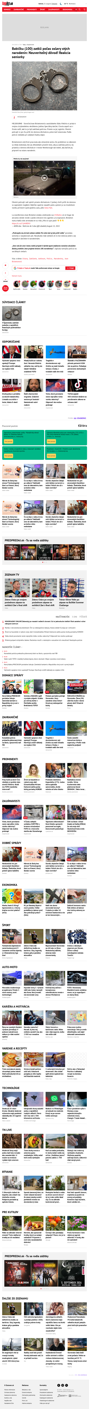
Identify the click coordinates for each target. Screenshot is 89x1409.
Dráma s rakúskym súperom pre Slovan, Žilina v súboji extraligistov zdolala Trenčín (75, 950)
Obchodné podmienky (28, 1395)
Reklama (25, 1385)
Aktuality (4, 1039)
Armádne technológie (30, 1121)
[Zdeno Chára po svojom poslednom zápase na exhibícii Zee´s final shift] (17, 588)
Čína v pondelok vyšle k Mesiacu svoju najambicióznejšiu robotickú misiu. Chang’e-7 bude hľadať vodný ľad (76, 1113)
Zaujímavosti (53, 9)
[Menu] (84, 9)
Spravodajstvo (44, 1390)
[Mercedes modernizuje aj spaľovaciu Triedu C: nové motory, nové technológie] (12, 978)
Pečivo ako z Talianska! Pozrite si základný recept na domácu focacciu (76, 1072)
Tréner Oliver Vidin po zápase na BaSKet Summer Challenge (71, 602)
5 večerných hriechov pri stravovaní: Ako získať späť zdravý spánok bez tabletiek (55, 1072)
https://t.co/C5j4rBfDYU (21, 223)
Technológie (11, 1088)
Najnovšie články (11, 647)
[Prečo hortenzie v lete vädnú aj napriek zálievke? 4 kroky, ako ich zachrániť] (77, 1223)
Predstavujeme (6, 997)
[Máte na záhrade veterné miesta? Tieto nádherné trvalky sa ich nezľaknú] (12, 1223)
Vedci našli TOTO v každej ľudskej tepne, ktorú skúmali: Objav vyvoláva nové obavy (34, 659)
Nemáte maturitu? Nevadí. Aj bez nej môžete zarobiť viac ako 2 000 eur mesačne (33, 1031)
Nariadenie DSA (9, 1403)
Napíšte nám (8, 1401)
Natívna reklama (27, 1403)
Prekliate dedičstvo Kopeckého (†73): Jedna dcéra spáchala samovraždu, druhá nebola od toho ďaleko (55, 784)
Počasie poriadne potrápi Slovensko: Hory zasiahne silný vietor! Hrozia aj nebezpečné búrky (55, 701)
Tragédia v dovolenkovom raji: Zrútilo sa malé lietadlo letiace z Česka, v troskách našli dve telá (55, 743)
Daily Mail (48, 208)
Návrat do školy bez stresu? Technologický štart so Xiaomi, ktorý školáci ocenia (10, 484)
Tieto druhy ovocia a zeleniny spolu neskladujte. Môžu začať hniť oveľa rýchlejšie (33, 1154)
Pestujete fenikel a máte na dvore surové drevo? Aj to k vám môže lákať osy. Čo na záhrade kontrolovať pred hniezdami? (55, 1197)
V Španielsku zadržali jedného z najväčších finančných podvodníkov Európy (11, 326)
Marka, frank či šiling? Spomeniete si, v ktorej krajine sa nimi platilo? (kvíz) (11, 909)
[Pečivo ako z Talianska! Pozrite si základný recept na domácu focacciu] (77, 1059)
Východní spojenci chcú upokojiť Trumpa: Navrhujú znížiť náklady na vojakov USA (34, 670)
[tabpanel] (44, 630)
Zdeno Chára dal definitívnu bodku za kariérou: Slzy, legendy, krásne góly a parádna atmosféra (33, 950)
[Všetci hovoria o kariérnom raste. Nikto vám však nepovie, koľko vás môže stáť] (55, 1017)
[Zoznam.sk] (63, 1396)
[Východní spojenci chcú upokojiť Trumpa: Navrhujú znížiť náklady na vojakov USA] (33, 728)
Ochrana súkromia (9, 1392)
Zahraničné (19, 9)
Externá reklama (27, 1392)
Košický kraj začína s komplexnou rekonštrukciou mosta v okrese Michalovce (55, 991)
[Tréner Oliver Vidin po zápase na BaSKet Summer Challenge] (71, 588)
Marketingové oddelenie (47, 1401)
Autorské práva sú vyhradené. (65, 1391)
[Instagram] (62, 1385)
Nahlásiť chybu (17, 276)
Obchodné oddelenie (46, 1395)
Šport (42, 9)
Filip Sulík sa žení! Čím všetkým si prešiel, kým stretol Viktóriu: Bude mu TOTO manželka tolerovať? (11, 784)
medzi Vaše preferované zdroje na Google (38, 268)
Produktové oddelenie (46, 1392)
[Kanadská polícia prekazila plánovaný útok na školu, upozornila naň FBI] (12, 728)
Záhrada (48, 1240)
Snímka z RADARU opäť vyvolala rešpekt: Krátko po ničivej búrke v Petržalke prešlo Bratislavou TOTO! (33, 701)
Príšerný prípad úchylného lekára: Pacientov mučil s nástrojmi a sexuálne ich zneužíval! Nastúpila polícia (43, 640)
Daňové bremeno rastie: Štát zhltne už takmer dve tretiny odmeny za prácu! (76, 909)
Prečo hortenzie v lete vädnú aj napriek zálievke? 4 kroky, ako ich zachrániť (76, 1236)
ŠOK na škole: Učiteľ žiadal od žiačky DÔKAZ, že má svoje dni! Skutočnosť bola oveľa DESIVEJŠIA (76, 826)
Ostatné (48, 958)
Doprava (48, 997)
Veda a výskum (6, 1121)
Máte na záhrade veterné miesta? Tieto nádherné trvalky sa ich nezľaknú (12, 1235)
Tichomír (54, 4)
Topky (24, 44)
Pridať (71, 268)
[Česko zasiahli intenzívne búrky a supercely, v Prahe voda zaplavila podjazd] (77, 728)
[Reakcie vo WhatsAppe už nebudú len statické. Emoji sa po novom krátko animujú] (55, 1099)
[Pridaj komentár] (5, 265)
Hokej (6, 608)
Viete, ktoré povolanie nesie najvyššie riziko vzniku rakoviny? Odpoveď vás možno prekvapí (38, 636)
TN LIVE (7, 1130)
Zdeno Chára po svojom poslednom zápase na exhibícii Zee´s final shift (16, 602)
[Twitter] (66, 1385)
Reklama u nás (26, 1390)
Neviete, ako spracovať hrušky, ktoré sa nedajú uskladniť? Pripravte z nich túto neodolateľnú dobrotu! (33, 1237)
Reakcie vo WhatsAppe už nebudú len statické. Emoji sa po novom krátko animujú (54, 1112)
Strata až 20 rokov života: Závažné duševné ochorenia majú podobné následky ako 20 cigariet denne (11, 1113)
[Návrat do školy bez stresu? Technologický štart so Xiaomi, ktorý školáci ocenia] (33, 854)
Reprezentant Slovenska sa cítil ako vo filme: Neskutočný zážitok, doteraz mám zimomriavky (55, 950)
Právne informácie (9, 1390)
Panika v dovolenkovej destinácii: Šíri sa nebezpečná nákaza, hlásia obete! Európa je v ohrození (40, 628)
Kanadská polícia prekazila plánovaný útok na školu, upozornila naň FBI (31, 653)
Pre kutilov (10, 1212)
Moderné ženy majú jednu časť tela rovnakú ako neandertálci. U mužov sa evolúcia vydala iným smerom (11, 1155)
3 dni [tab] (74, 616)
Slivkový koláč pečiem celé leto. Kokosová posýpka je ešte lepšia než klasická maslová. (32, 1072)
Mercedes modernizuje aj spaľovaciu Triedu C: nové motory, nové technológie (11, 991)
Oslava (25, 258)
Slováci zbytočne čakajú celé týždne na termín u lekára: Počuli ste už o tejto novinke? (55, 484)
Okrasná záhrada (6, 1240)
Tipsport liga (70, 958)
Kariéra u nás (8, 1398)
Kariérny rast (49, 1037)
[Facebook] (58, 1385)
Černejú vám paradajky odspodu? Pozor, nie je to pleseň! (55, 1235)
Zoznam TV (12, 574)
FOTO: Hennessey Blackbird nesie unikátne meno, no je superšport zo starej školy (77, 991)
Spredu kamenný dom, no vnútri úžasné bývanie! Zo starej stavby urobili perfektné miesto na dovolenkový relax (33, 1197)
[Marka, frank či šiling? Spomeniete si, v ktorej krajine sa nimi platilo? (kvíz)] (12, 896)
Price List (24, 1401)
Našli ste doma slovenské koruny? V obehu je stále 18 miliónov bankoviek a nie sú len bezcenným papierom (55, 910)
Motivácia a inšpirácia (73, 1037)
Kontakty (43, 1385)
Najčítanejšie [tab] (63, 616)
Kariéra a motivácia (16, 1006)
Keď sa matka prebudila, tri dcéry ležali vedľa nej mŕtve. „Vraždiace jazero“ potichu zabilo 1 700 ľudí (55, 1155)
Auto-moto (9, 967)
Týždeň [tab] (83, 616)
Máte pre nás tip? (45, 1403)
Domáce (7, 9)
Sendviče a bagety (72, 1079)
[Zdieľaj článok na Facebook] (5, 273)
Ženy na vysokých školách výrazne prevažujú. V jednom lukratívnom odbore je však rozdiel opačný (12, 1032)
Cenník (24, 1398)
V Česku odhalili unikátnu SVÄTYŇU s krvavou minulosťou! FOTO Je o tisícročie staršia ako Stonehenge (33, 826)
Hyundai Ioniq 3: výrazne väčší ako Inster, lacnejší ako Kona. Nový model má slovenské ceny (33, 991)
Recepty (26, 1245)
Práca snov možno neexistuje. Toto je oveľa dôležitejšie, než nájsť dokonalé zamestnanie (76, 1031)
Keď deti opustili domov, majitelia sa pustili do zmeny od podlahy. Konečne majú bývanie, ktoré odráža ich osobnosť (77, 1197)
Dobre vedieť (5, 490)
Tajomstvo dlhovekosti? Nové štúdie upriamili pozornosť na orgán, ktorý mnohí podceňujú (55, 825)
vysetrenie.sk (49, 831)
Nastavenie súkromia (10, 1395)
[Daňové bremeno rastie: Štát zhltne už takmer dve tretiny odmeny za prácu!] (77, 896)
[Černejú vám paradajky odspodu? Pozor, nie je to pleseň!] (55, 1223)
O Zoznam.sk (9, 1385)
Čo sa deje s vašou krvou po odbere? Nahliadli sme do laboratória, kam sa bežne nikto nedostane (33, 485)
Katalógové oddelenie (46, 1398)
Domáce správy (12, 675)
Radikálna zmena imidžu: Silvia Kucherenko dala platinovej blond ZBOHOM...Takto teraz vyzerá (75, 784)
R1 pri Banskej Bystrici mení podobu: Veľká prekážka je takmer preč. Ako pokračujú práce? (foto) (33, 910)
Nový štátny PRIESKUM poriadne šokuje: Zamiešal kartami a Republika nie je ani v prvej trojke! (39, 664)
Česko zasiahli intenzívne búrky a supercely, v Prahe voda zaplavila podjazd (76, 741)
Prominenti (32, 9)
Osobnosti (48, 792)
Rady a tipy (49, 1079)
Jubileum (41, 258)
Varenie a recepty (14, 1048)
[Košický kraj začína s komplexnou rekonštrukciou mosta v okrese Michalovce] (55, 978)
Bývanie (7, 1172)
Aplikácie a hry (50, 1118)
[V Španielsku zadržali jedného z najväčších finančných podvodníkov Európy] (12, 313)
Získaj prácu (27, 1037)
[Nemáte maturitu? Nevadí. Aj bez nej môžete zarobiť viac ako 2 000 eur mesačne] (33, 1017)
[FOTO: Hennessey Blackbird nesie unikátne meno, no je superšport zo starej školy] (77, 978)
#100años (58, 215)
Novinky (26, 997)
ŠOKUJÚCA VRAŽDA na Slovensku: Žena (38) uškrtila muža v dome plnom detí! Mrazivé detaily (76, 701)
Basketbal (62, 608)
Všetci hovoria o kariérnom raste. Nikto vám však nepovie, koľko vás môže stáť (55, 1031)
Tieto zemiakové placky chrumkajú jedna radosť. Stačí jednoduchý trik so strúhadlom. (11, 1072)
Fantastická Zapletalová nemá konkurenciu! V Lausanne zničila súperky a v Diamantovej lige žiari (11, 950)
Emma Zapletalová (7, 958)
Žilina (69, 708)
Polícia (50, 258)
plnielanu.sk (49, 873)
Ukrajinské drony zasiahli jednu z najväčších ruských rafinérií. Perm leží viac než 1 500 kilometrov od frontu (33, 1113)
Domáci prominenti (7, 792)
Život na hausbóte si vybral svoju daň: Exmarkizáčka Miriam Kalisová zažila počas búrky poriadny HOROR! (44, 632)
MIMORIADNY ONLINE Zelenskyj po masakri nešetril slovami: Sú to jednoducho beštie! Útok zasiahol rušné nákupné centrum (45, 622)
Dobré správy (11, 843)
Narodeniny (58, 258)
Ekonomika (67, 9)
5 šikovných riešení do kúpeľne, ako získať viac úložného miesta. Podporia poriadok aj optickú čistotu (11, 1197)
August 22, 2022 (53, 226)
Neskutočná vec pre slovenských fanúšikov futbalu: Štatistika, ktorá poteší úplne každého (76, 484)
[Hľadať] (79, 9)
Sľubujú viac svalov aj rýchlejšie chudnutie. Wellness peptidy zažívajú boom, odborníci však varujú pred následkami (77, 1155)
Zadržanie (33, 258)
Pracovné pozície (10, 426)
